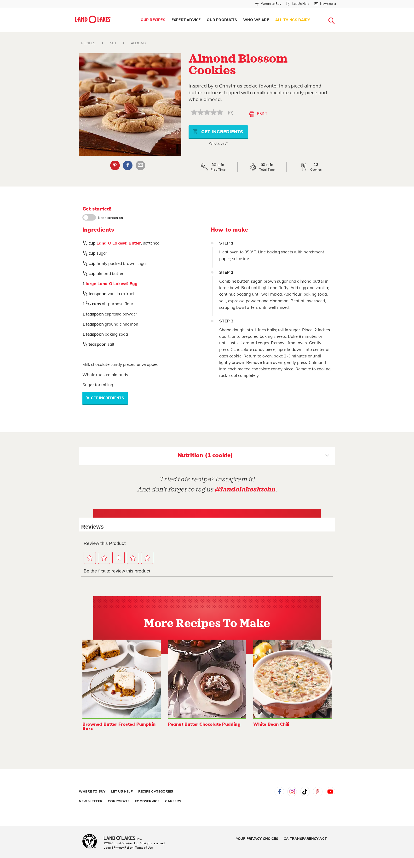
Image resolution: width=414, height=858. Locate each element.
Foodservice (147, 801)
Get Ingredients (221, 132)
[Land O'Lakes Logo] (93, 19)
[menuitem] (153, 20)
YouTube (330, 791)
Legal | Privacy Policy (118, 847)
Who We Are (256, 20)
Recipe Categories (155, 791)
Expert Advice (186, 20)
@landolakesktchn (245, 489)
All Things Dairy (292, 20)
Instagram (292, 791)
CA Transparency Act (305, 838)
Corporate (118, 801)
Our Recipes (153, 20)
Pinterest (115, 165)
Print (262, 113)
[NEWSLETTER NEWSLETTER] (340, 10)
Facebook (127, 165)
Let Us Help (122, 791)
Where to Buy (92, 791)
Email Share (140, 165)
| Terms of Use (143, 847)
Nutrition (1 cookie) (205, 455)
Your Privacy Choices (257, 838)
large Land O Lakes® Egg (112, 284)
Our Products (222, 20)
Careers (173, 801)
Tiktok (305, 791)
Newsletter (90, 801)
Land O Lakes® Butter (119, 243)
